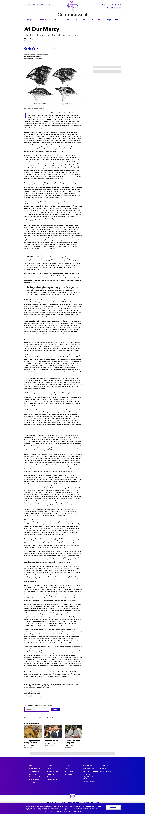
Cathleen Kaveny (30, 745)
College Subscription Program (88, 777)
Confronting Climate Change (32, 56)
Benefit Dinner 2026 (88, 768)
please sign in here (93, 806)
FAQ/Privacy (32, 782)
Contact (49, 768)
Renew (66, 768)
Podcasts (49, 4)
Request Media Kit (105, 771)
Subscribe (96, 19)
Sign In (118, 4)
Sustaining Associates (88, 781)
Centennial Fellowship (35, 771)
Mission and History (34, 768)
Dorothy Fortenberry (51, 743)
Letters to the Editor (52, 771)
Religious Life (46, 44)
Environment (28, 44)
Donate (103, 4)
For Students (68, 774)
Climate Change (66, 44)
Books (55, 19)
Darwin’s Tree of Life (43, 687)
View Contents (51, 717)
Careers (49, 777)
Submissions (50, 774)
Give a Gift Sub (69, 771)
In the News (32, 774)
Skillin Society (86, 774)
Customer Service (52, 779)
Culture (67, 19)
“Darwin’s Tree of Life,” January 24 (47, 117)
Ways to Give (112, 19)
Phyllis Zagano (70, 745)
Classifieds (103, 768)
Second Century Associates (90, 771)
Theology (56, 44)
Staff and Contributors (35, 777)
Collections (81, 19)
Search (110, 4)
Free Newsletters (115, 7)
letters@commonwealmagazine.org (59, 48)
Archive (40, 4)
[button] (25, 49)
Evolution (37, 44)
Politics (43, 19)
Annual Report (86, 786)
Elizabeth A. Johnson (30, 39)
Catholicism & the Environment (33, 58)
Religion (30, 19)
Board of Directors (34, 779)
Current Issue (29, 4)
